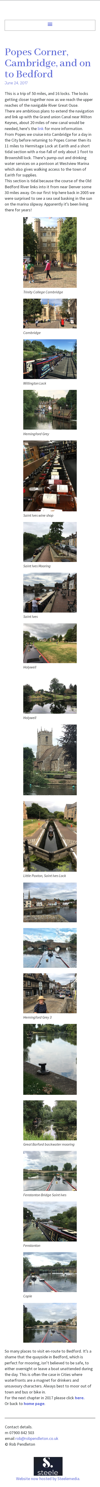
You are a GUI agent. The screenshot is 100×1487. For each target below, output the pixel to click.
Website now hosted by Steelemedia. (48, 1478)
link (41, 128)
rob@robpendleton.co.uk (36, 1438)
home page (34, 1403)
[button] (50, 24)
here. (80, 1397)
